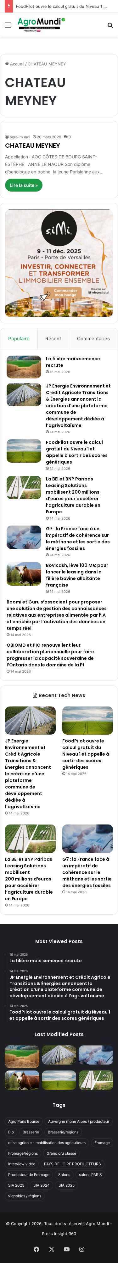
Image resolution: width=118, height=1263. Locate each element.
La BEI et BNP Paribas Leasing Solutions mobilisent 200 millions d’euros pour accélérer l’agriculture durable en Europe (73, 495)
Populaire (19, 338)
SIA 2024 (41, 1185)
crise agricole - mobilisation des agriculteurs (47, 1142)
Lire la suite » (24, 185)
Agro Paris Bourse (23, 1121)
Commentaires (93, 338)
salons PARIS (90, 1174)
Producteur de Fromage (28, 1174)
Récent (53, 338)
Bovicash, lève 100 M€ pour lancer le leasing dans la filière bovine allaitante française (77, 575)
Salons (64, 1174)
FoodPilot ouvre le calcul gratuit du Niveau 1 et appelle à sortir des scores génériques (77, 452)
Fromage (102, 1142)
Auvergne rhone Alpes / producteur (78, 1121)
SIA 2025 (67, 1185)
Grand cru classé (61, 1153)
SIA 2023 (16, 1185)
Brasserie (31, 1132)
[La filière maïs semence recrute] (24, 367)
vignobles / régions (24, 1196)
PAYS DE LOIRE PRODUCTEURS (72, 1164)
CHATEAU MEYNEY (32, 145)
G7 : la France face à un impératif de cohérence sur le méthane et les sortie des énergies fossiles (78, 539)
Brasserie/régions (63, 1132)
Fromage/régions (23, 1153)
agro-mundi (20, 137)
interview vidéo (21, 1164)
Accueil (16, 63)
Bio (11, 1132)
